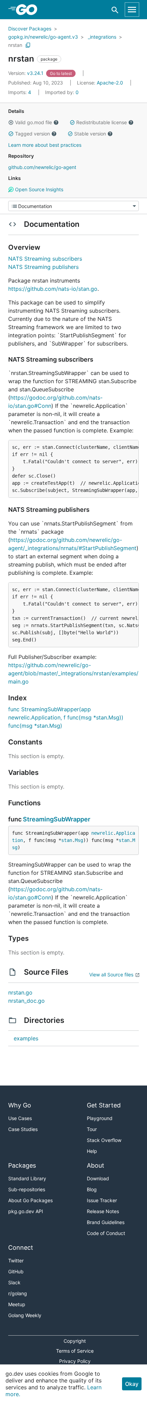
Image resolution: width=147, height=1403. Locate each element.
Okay (131, 1383)
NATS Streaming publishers (43, 266)
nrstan (15, 45)
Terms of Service (75, 1351)
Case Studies (23, 1129)
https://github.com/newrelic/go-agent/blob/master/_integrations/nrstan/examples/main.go (73, 673)
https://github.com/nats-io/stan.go (52, 288)
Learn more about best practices (44, 145)
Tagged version (32, 134)
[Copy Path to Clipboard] (28, 45)
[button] (11, 122)
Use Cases (20, 1118)
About (95, 1165)
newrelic (102, 833)
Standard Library (27, 1178)
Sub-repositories (26, 1189)
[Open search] (115, 10)
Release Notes (103, 1211)
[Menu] (73, 206)
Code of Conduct (106, 1233)
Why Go (19, 1105)
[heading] (29, 9)
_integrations (102, 37)
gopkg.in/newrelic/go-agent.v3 (43, 37)
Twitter (16, 1260)
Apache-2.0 (110, 83)
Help (92, 1151)
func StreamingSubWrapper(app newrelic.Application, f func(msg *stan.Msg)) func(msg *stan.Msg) (65, 717)
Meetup (16, 1304)
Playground (99, 1118)
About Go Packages (30, 1200)
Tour (92, 1129)
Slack (14, 1282)
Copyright (75, 1341)
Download (98, 1178)
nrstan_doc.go (26, 1000)
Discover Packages (29, 28)
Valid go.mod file (33, 122)
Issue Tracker (102, 1200)
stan (66, 840)
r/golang (17, 1293)
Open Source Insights (38, 189)
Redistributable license (101, 122)
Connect (20, 1247)
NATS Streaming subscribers (45, 258)
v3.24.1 (26, 73)
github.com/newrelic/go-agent (42, 167)
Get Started (104, 1105)
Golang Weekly (24, 1315)
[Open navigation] (132, 9)
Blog (92, 1189)
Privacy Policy (75, 1361)
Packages (22, 1165)
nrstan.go (20, 992)
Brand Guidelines (105, 1222)
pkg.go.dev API (25, 1211)
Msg (79, 840)
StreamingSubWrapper (56, 819)
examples (26, 1038)
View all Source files (111, 974)
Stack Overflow (104, 1140)
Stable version (90, 134)
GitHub (16, 1271)
